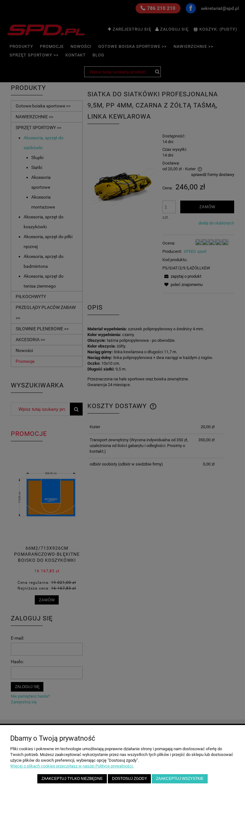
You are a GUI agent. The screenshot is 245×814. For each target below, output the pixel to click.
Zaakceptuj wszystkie (180, 778)
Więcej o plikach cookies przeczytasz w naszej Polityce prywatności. (72, 766)
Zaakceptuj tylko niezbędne (72, 778)
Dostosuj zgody (129, 778)
